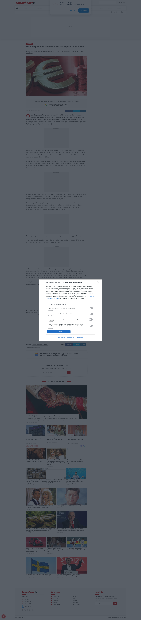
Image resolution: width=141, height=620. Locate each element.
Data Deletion (61, 337)
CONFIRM (59, 331)
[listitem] (70, 305)
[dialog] (70, 310)
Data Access (70, 337)
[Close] (98, 282)
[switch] (91, 308)
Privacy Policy (79, 337)
